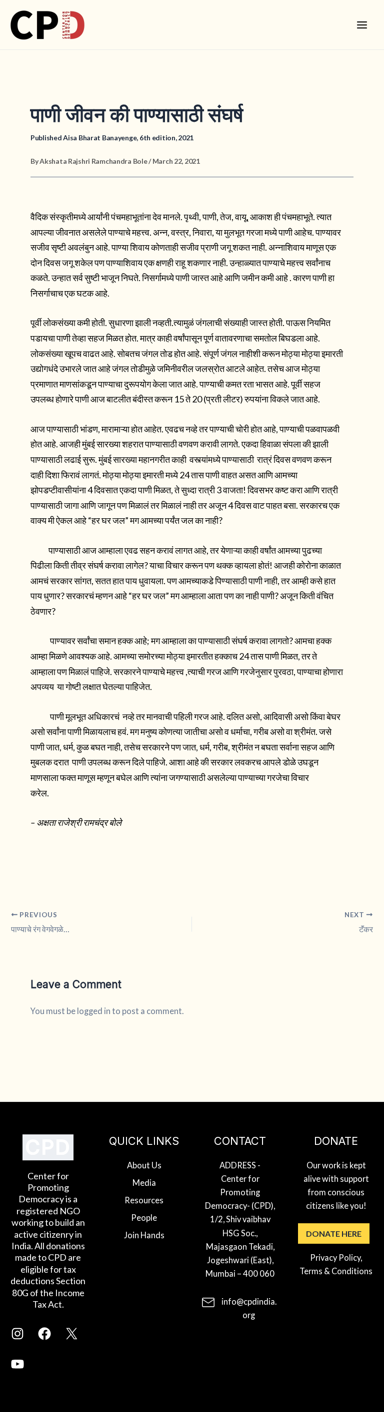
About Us (144, 1165)
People (144, 1217)
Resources (144, 1200)
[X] (71, 1338)
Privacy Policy (335, 1257)
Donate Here (334, 1233)
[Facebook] (44, 1338)
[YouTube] (17, 1368)
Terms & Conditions (336, 1271)
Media (144, 1182)
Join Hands (144, 1235)
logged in (93, 1011)
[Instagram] (17, 1338)
